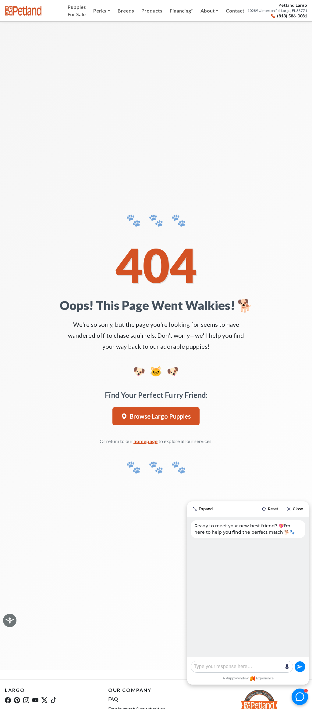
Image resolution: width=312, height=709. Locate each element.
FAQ (113, 699)
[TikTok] (54, 699)
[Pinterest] (17, 699)
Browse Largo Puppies (160, 416)
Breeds (126, 10)
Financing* (181, 10)
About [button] (207, 10)
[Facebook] (8, 699)
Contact (235, 10)
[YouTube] (35, 699)
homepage (145, 441)
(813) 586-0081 (292, 15)
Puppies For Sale (77, 10)
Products (151, 10)
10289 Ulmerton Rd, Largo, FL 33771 (277, 11)
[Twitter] (44, 699)
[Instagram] (26, 699)
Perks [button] (99, 10)
